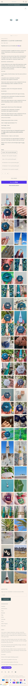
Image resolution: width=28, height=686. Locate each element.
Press (2, 621)
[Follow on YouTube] (15, 672)
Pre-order (14, 178)
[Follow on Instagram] (8, 672)
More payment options (14, 185)
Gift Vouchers (4, 608)
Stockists (3, 606)
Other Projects (4, 623)
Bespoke (3, 613)
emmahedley (4, 38)
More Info (3, 625)
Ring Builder (17, 4)
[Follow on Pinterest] (12, 672)
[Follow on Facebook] (2, 672)
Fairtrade (3, 619)
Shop (2, 610)
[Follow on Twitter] (5, 672)
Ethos (2, 617)
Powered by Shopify (20, 677)
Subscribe (6, 599)
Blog (2, 615)
